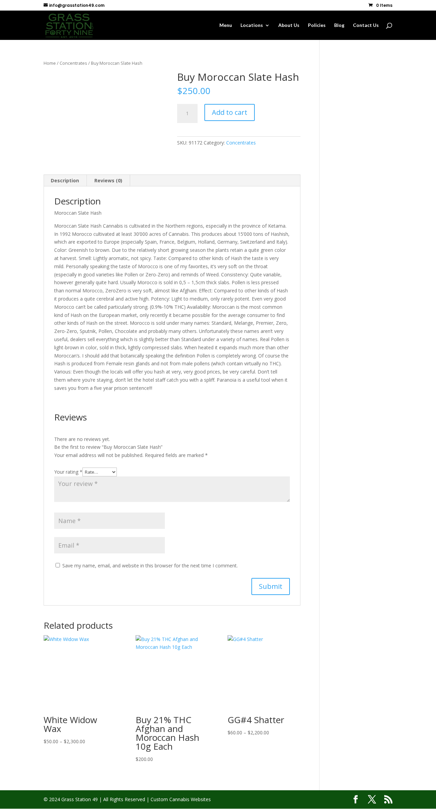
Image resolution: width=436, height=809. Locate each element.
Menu (225, 25)
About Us (288, 25)
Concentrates (73, 63)
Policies (317, 25)
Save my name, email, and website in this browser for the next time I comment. (150, 565)
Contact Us (366, 25)
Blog (339, 25)
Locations (251, 25)
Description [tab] (65, 180)
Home (50, 63)
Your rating (68, 472)
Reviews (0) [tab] (108, 180)
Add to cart (229, 112)
